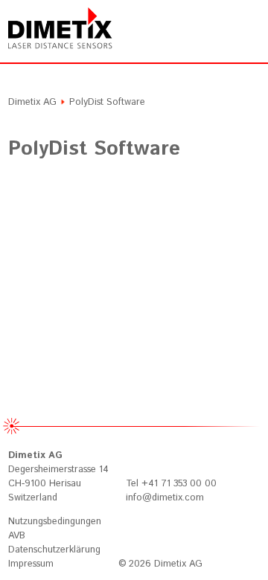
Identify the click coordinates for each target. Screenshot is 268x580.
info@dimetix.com (165, 498)
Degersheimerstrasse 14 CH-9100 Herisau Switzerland (58, 476)
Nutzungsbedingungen (54, 522)
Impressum (31, 564)
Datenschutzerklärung (54, 550)
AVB (16, 536)
